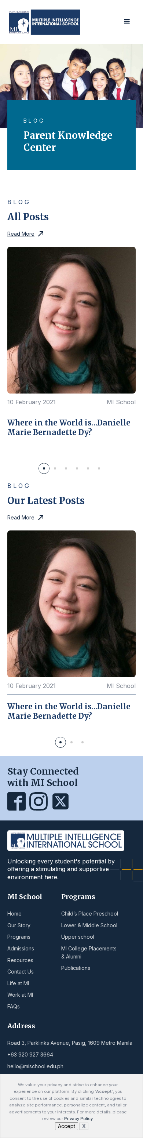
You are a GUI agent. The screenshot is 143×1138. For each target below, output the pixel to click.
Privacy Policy (78, 1118)
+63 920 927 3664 (30, 1054)
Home (14, 913)
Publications (75, 968)
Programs (18, 937)
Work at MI (20, 995)
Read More (20, 234)
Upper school (77, 937)
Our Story (18, 925)
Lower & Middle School (89, 925)
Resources (20, 960)
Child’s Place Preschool (89, 913)
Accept (66, 1126)
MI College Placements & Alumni (89, 952)
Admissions (20, 948)
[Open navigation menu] (127, 22)
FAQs (13, 1006)
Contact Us (20, 971)
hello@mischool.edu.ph (35, 1066)
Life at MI (18, 983)
